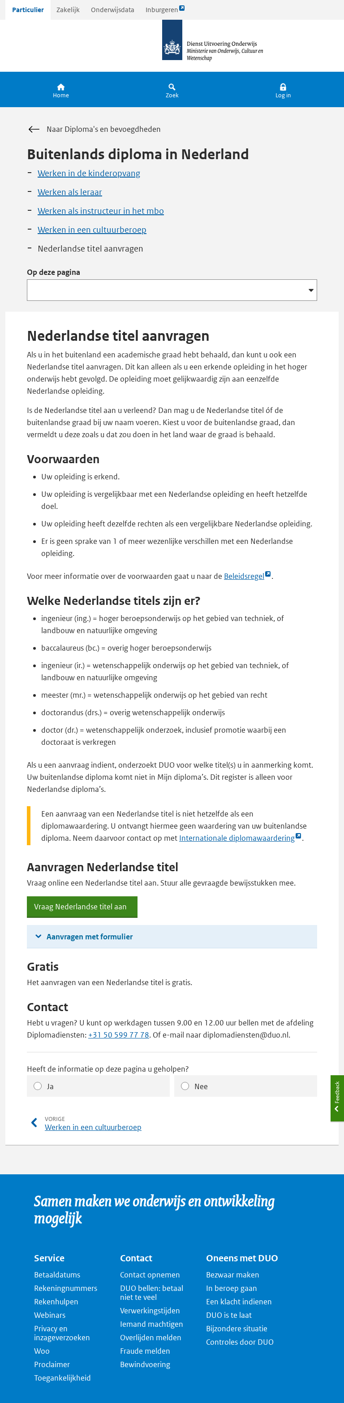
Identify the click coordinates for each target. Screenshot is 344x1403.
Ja (50, 1086)
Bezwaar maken (232, 1275)
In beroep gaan (231, 1288)
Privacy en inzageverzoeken (62, 1333)
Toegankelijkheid (62, 1378)
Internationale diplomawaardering (237, 838)
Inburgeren (161, 12)
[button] (283, 89)
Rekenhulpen (56, 1302)
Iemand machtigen (151, 1324)
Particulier (28, 9)
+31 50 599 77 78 (118, 1035)
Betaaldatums (57, 1275)
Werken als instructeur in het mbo (101, 211)
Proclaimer (52, 1364)
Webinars (49, 1315)
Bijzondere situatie (236, 1329)
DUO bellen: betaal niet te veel (151, 1292)
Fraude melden (145, 1351)
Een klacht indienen (239, 1302)
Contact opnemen (150, 1275)
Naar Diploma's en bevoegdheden (104, 129)
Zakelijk (68, 9)
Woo (42, 1351)
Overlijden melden (150, 1337)
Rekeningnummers (65, 1288)
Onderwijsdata (112, 9)
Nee (201, 1086)
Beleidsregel (244, 576)
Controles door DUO (240, 1342)
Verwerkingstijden (150, 1311)
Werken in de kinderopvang (89, 173)
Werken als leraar (70, 192)
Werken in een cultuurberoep (92, 230)
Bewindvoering (145, 1364)
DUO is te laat (229, 1315)
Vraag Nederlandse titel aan (80, 910)
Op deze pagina (53, 272)
